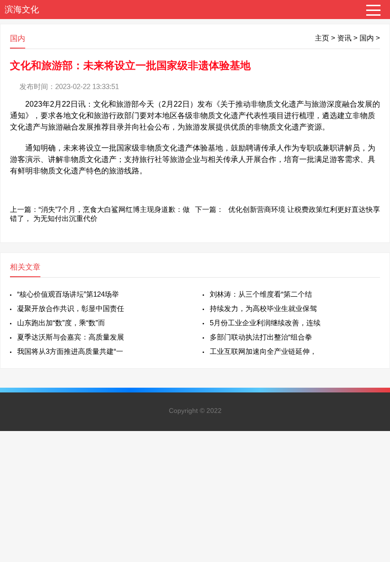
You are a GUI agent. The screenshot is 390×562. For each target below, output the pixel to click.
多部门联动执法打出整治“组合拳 (261, 337)
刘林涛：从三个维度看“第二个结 (261, 294)
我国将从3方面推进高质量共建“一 (70, 351)
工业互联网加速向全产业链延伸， (263, 351)
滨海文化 (22, 9)
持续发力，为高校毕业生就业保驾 (263, 308)
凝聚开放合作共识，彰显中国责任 (70, 308)
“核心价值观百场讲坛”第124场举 (68, 294)
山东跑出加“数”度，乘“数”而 (61, 323)
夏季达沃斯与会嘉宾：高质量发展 (70, 337)
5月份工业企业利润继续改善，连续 (265, 323)
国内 (367, 38)
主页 (322, 38)
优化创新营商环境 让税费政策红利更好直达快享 (304, 209)
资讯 (344, 38)
